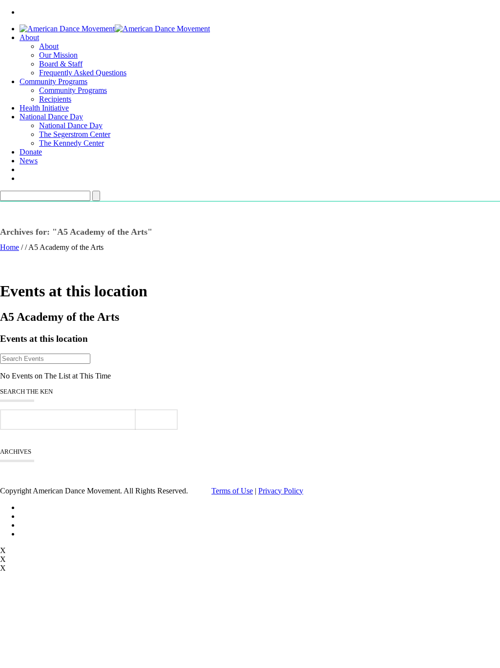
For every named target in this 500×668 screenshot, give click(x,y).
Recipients (55, 99)
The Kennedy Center (71, 143)
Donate (31, 152)
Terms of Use (232, 491)
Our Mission (58, 55)
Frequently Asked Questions (82, 72)
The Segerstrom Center (74, 134)
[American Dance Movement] (115, 28)
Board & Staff (61, 64)
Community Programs (53, 81)
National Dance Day (51, 116)
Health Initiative (44, 108)
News (29, 160)
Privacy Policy (280, 491)
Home (9, 247)
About (29, 37)
